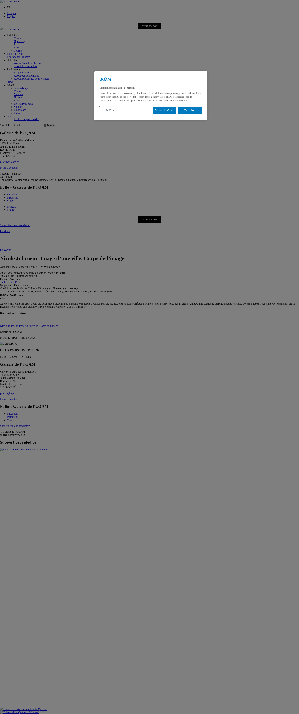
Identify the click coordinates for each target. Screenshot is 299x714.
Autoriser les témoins (164, 110)
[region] (150, 95)
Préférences (111, 110)
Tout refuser (190, 110)
